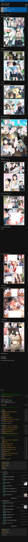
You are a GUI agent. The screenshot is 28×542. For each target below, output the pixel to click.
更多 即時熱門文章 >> (14, 526)
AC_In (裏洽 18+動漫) (6, 3)
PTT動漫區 (2, 3)
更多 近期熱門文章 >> (14, 498)
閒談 (5, 462)
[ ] (4, 477)
